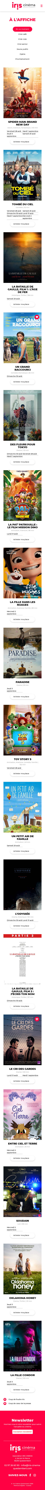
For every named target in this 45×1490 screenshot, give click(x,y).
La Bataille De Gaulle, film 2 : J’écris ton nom (22, 991)
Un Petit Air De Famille (23, 838)
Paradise (22, 682)
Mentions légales (19, 1485)
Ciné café (22, 34)
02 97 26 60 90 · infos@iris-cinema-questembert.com (22, 1467)
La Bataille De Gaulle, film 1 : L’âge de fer (23, 289)
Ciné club (22, 39)
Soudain (22, 1220)
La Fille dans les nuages (22, 603)
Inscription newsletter (22, 1432)
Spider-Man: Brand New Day (22, 123)
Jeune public (22, 49)
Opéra (22, 54)
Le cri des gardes (22, 1068)
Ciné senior (22, 44)
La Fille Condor (22, 1375)
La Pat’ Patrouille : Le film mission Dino (22, 526)
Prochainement (22, 59)
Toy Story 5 (22, 759)
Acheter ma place (21, 142)
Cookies (28, 1485)
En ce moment (22, 29)
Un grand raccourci (23, 368)
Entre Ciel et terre (22, 1143)
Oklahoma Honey (22, 1298)
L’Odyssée (22, 913)
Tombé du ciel (22, 204)
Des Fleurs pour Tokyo (22, 446)
